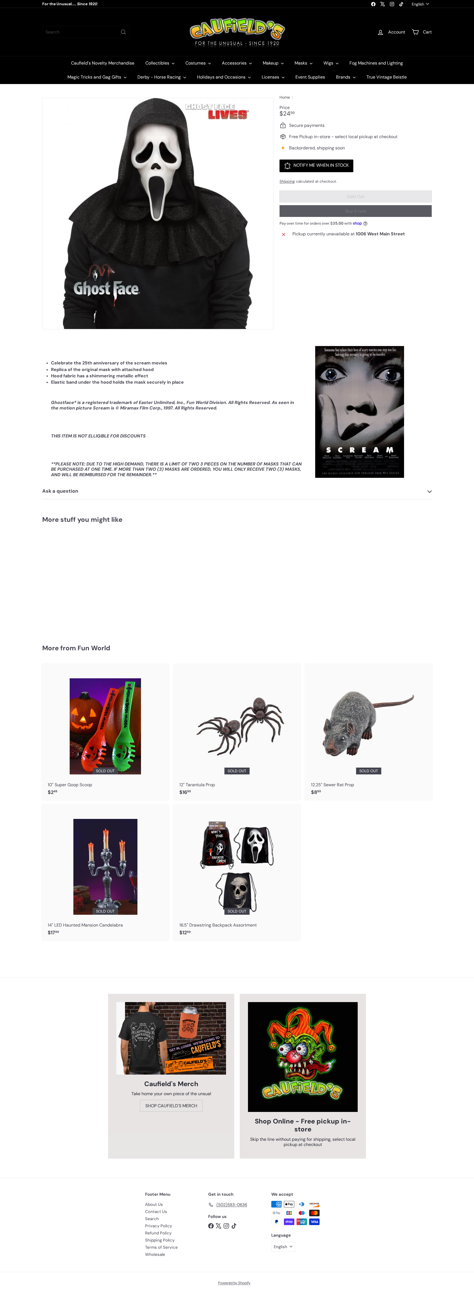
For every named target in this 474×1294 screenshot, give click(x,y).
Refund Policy (158, 1233)
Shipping (287, 181)
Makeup (271, 63)
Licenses (271, 77)
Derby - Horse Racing (159, 77)
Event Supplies (310, 77)
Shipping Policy (159, 1240)
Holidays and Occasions (222, 77)
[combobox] (86, 32)
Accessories (235, 63)
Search (152, 1219)
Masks (301, 63)
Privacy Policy (158, 1226)
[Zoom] (158, 213)
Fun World (94, 648)
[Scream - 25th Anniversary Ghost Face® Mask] (72, 580)
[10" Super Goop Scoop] (105, 732)
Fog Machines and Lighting (376, 63)
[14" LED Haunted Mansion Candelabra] (105, 872)
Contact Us (156, 1211)
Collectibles (157, 63)
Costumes (196, 63)
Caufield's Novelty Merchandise (102, 63)
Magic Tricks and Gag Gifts (94, 77)
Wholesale (155, 1254)
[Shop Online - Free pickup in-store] (303, 1057)
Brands (343, 77)
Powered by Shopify (234, 1283)
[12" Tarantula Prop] (237, 732)
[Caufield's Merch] (171, 1038)
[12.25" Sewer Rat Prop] (369, 732)
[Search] (123, 32)
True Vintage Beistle (386, 77)
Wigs (328, 63)
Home (285, 97)
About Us (154, 1204)
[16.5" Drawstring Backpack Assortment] (237, 872)
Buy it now (355, 211)
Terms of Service (161, 1247)
